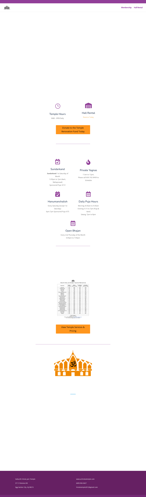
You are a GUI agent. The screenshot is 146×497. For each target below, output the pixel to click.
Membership (126, 8)
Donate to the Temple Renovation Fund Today (73, 129)
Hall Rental (138, 8)
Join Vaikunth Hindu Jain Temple (73, 67)
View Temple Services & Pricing (73, 329)
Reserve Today (88, 117)
